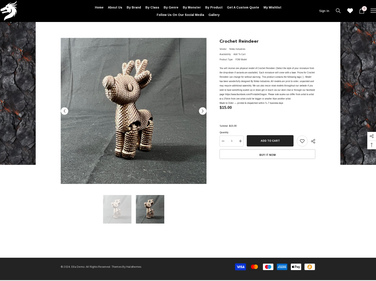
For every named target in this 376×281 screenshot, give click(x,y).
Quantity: (224, 132)
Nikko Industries (237, 49)
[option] (134, 111)
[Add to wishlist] (302, 141)
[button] (64, 111)
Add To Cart (270, 140)
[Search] (338, 11)
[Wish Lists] (350, 10)
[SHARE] (311, 141)
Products (76, 28)
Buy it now (267, 154)
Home (64, 28)
